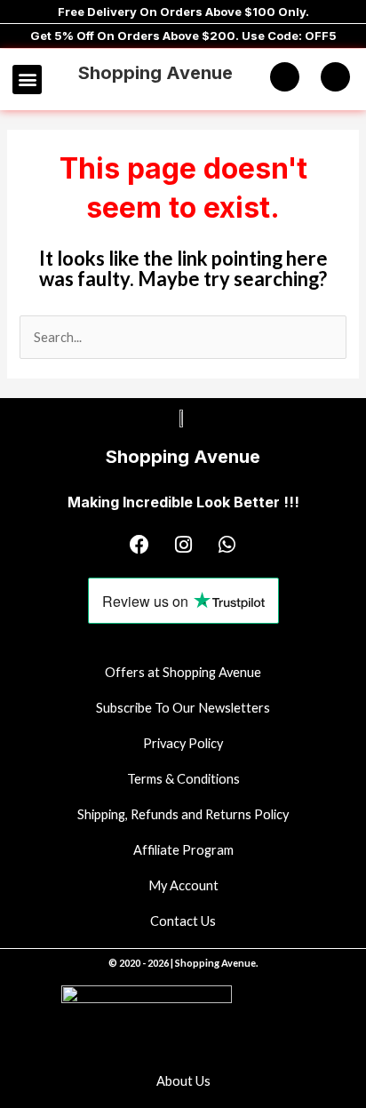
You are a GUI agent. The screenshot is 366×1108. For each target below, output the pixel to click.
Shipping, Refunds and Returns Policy (183, 814)
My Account (183, 885)
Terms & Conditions (183, 778)
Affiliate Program (183, 849)
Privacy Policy (183, 743)
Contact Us (183, 921)
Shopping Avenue (155, 73)
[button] (27, 79)
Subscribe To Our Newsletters (183, 707)
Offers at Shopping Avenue (183, 672)
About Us (183, 1080)
